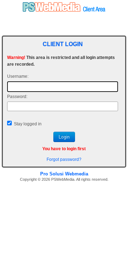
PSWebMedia (62, 179)
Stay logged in (28, 123)
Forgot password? (64, 159)
